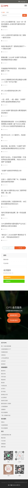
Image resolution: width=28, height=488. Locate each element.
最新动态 (3, 446)
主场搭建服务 (4, 406)
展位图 (2, 382)
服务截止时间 (4, 394)
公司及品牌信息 (5, 358)
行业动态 (5, 263)
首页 (4, 12)
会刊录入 (3, 388)
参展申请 (8, 277)
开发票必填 (4, 385)
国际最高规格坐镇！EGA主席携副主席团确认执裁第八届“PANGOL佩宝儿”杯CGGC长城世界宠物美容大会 (13, 124)
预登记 (2, 422)
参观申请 (8, 281)
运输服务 (3, 409)
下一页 (20, 248)
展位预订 (3, 370)
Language (23, 1)
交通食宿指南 (4, 425)
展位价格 (3, 373)
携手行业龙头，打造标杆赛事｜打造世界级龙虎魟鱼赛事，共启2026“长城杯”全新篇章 (13, 159)
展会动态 (5, 259)
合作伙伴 (3, 361)
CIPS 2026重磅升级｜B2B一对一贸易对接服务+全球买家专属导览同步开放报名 (13, 24)
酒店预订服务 (4, 400)
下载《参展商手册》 (6, 415)
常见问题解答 (4, 412)
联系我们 (3, 364)
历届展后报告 (4, 352)
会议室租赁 (4, 397)
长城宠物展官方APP (6, 349)
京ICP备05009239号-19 (14, 485)
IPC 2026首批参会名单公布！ (11, 91)
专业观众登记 (14, 320)
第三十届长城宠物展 (6, 346)
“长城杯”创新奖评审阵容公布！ (12, 171)
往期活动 (3, 355)
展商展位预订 (14, 315)
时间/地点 (3, 376)
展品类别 (3, 379)
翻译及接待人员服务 (6, 403)
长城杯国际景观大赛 (6, 434)
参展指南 (3, 443)
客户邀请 (3, 391)
